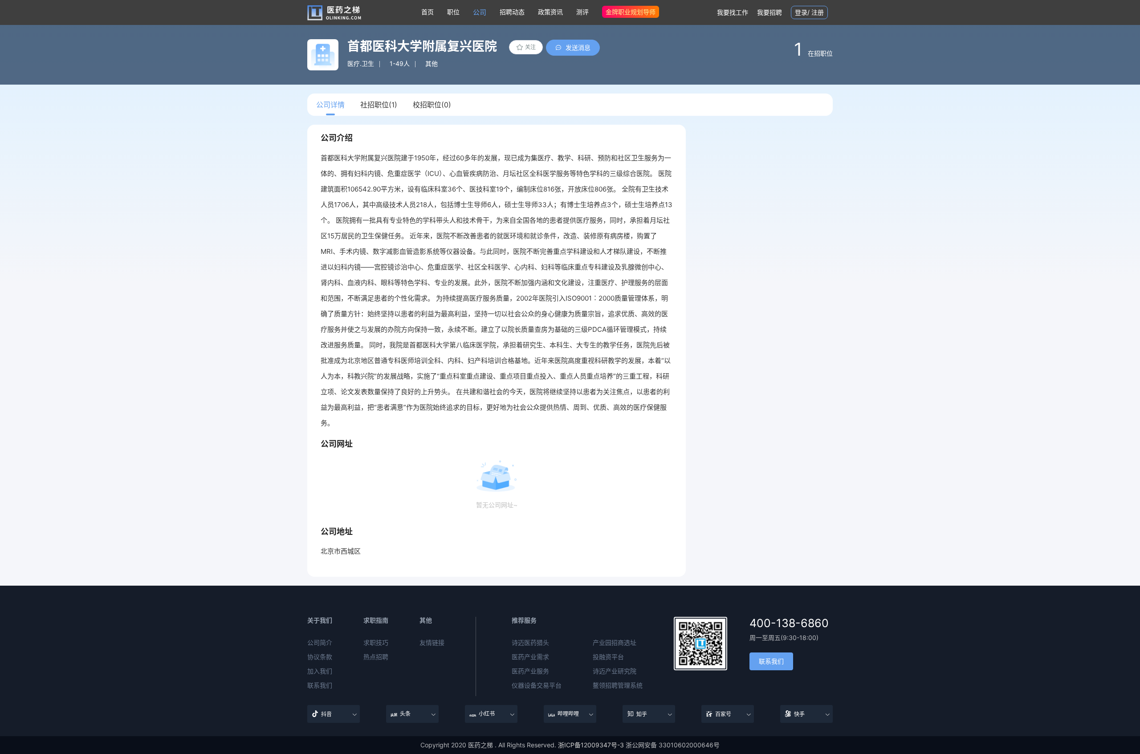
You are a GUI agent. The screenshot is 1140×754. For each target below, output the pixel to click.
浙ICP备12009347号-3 (591, 745)
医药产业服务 (530, 671)
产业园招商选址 (614, 642)
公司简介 (319, 642)
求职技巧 (375, 642)
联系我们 (319, 685)
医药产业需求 (530, 656)
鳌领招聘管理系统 (618, 685)
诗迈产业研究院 (614, 671)
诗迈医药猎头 (530, 642)
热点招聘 (375, 656)
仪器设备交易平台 (537, 685)
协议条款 (319, 656)
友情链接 (431, 642)
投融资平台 (608, 656)
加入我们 (319, 671)
